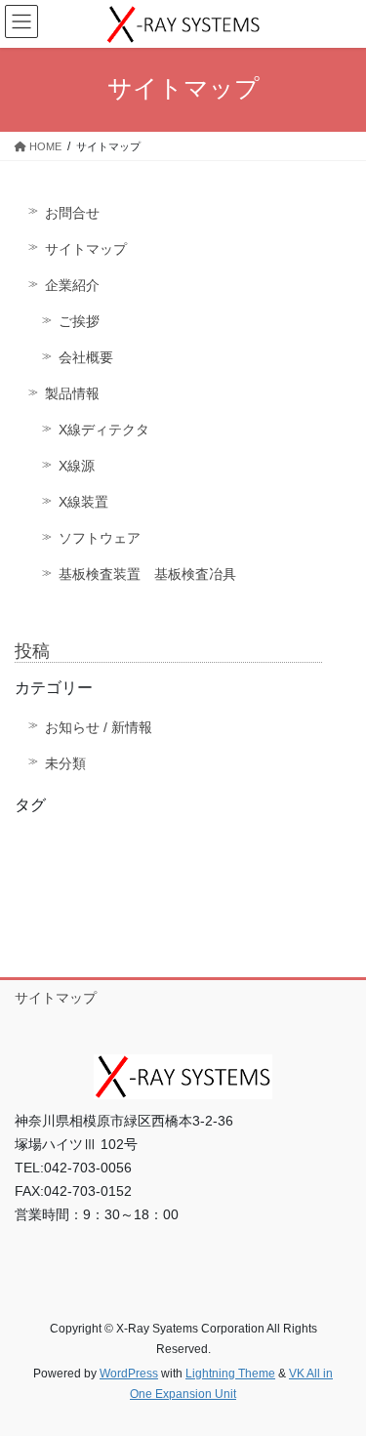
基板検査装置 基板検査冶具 (147, 574)
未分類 (65, 763)
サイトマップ (86, 249)
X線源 (77, 465)
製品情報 (72, 393)
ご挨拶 (79, 321)
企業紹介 (72, 285)
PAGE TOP (338, 1375)
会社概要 (86, 357)
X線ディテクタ (104, 429)
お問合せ (72, 213)
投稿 (32, 651)
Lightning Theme (230, 1373)
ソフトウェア (100, 538)
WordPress (129, 1373)
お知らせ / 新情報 (98, 727)
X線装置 (83, 502)
